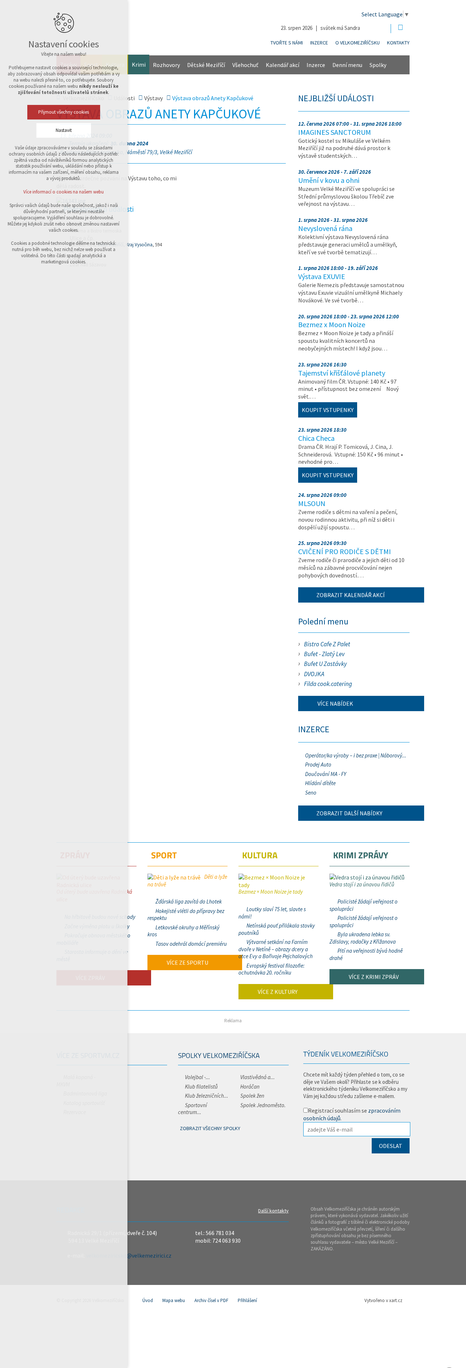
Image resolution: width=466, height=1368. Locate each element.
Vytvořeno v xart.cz (383, 1300)
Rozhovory (166, 64)
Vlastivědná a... (257, 1077)
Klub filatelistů (201, 1086)
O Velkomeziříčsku (357, 42)
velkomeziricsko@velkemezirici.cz (128, 1255)
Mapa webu (173, 1300)
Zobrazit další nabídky (349, 813)
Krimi (139, 64)
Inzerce (319, 42)
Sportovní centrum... (192, 1109)
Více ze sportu (187, 962)
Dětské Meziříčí (206, 64)
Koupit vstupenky (328, 409)
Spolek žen (252, 1095)
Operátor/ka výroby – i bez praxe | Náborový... (355, 755)
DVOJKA (314, 674)
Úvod (147, 1300)
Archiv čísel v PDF (211, 1300)
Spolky (378, 64)
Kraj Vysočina (139, 245)
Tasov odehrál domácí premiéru (191, 943)
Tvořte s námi (286, 42)
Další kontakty (273, 1210)
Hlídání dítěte (320, 783)
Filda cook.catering (328, 684)
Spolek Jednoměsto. (263, 1105)
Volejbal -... (197, 1077)
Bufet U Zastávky (325, 664)
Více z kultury (277, 991)
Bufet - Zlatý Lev (324, 654)
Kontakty (398, 42)
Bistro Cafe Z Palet (327, 644)
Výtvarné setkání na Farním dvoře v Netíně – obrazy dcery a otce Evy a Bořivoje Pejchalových (275, 949)
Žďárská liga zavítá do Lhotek (188, 901)
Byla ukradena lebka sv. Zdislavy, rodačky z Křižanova (362, 938)
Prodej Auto (318, 764)
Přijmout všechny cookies (64, 112)
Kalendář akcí (282, 64)
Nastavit (64, 130)
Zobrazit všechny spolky (210, 1128)
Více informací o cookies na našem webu (64, 192)
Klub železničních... (206, 1095)
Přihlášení (247, 1300)
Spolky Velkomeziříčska (219, 1055)
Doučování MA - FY (325, 774)
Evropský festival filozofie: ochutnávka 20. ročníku (271, 969)
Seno (310, 792)
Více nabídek (334, 703)
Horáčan (250, 1086)
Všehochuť (245, 64)
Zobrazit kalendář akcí (350, 595)
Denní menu (347, 64)
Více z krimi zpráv (373, 976)
